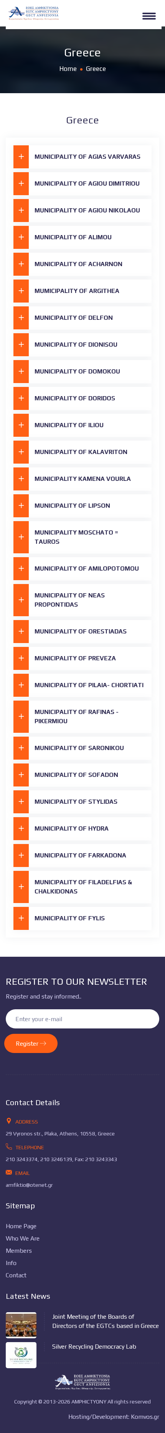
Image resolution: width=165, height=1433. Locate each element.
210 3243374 (22, 1159)
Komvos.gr (145, 1416)
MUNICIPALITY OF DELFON (74, 317)
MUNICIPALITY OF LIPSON (72, 505)
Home (68, 68)
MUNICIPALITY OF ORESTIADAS (81, 631)
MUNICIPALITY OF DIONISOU (76, 344)
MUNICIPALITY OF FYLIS (70, 918)
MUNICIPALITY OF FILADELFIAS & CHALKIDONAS (83, 887)
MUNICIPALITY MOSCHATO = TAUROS (76, 537)
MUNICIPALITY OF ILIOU (69, 425)
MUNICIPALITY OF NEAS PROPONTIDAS (70, 600)
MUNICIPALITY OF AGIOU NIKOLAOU (87, 210)
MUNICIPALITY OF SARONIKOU (79, 748)
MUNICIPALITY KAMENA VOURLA (83, 478)
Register (28, 1043)
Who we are (23, 1238)
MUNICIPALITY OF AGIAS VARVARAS (87, 156)
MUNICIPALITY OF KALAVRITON (81, 452)
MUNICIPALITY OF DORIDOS (75, 398)
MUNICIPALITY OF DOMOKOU (77, 371)
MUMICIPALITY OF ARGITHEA (77, 290)
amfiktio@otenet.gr (29, 1185)
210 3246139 (56, 1159)
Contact (16, 1275)
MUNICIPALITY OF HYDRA (72, 828)
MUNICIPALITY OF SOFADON (76, 774)
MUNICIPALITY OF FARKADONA (80, 855)
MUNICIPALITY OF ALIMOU (73, 237)
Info (11, 1263)
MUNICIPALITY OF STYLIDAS (76, 801)
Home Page (21, 1226)
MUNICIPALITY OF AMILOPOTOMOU (87, 568)
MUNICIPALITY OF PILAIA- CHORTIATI (89, 685)
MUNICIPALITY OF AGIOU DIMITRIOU (87, 183)
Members (19, 1250)
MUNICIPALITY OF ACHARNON (78, 264)
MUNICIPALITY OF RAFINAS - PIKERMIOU (77, 716)
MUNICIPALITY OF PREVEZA (75, 658)
